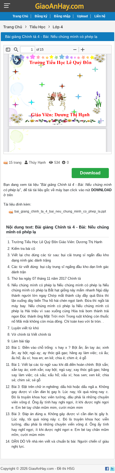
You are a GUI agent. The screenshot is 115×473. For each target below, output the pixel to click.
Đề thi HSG (66, 469)
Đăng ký (41, 16)
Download (90, 173)
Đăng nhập (62, 16)
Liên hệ (99, 16)
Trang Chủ (20, 16)
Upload (82, 16)
